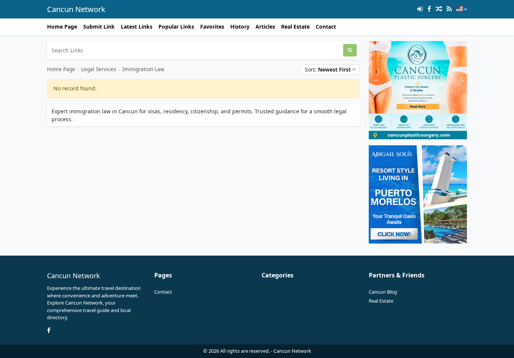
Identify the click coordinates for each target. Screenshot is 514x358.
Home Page (62, 26)
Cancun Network (76, 9)
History (239, 26)
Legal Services (98, 69)
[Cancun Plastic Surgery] (418, 89)
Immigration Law (143, 69)
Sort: (328, 69)
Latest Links (136, 26)
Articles (265, 26)
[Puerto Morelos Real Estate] (418, 193)
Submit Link (99, 26)
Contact (326, 26)
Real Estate (295, 26)
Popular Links (176, 26)
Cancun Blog (383, 291)
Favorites (212, 26)
